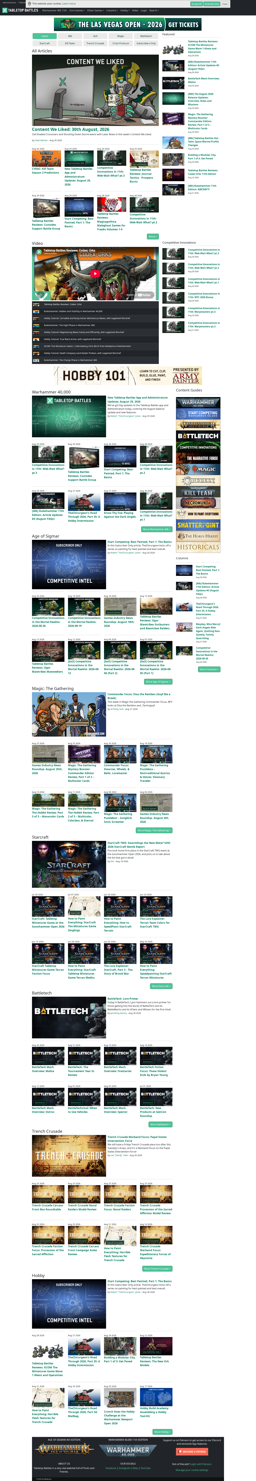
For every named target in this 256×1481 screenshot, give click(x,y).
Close (224, 4)
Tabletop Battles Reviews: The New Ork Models (154, 1361)
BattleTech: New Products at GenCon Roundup (153, 1112)
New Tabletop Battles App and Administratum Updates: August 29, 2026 (78, 176)
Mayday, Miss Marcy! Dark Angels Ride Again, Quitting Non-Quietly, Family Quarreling (208, 631)
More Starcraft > (161, 986)
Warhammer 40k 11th (54, 10)
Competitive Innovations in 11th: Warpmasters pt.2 (204, 324)
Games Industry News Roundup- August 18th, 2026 (119, 622)
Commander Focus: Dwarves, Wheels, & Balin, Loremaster (116, 769)
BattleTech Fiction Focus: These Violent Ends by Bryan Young (154, 1071)
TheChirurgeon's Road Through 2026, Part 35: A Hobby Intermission (84, 516)
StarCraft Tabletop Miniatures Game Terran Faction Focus (48, 969)
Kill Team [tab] (70, 43)
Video (135, 10)
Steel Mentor (41, 140)
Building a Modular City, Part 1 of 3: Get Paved (202, 156)
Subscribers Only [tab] (146, 43)
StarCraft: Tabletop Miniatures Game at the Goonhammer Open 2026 (48, 922)
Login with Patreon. (201, 1464)
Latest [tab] (44, 36)
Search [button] (153, 10)
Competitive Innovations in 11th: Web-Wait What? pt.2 (143, 218)
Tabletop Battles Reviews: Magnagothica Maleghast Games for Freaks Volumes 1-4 (111, 221)
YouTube (146, 1468)
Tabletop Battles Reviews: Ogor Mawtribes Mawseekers (47, 667)
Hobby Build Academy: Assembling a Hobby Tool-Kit (154, 1412)
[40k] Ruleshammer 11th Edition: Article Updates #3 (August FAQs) (203, 65)
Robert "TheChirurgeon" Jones (126, 416)
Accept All (196, 4)
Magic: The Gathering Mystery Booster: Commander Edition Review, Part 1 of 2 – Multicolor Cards (200, 121)
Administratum (9, 2)
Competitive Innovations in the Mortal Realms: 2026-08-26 (48, 622)
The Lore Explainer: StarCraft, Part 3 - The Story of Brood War (118, 969)
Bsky (135, 1468)
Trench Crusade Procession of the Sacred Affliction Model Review (156, 1209)
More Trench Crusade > (157, 1268)
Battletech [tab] (146, 36)
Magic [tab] (120, 36)
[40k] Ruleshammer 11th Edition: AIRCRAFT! (202, 187)
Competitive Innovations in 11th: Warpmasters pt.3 (204, 310)
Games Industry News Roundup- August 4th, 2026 (154, 818)
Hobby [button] (124, 10)
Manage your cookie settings (192, 1470)
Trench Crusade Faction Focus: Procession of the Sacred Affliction (48, 1250)
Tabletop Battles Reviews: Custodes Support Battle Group (46, 224)
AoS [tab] (95, 36)
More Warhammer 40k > (157, 529)
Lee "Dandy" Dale (119, 1155)
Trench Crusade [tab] (95, 43)
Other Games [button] (94, 10)
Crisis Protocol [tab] (121, 43)
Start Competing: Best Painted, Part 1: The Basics (79, 222)
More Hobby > (163, 1432)
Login (144, 10)
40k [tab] (70, 36)
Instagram (125, 1468)
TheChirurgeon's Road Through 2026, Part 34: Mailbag (82, 1412)
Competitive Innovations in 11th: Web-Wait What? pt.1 (204, 280)
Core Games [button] (76, 10)
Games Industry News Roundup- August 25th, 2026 (47, 769)
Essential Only (212, 4)
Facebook (111, 1468)
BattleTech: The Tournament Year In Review (81, 1071)
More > (153, 236)
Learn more (68, 3)
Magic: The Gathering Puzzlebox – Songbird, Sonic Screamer (118, 818)
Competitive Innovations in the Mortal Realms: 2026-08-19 (84, 622)
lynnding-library (119, 1013)
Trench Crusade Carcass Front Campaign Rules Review (83, 1250)
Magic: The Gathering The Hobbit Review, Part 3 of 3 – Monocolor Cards (48, 812)
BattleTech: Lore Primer (123, 998)
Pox (112, 861)
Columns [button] (111, 10)
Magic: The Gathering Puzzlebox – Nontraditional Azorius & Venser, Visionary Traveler (155, 773)
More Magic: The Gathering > (154, 830)
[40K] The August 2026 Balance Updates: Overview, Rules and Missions (200, 99)
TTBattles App (24, 2)
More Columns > (209, 669)
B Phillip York (117, 709)
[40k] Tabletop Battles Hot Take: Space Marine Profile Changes (203, 142)
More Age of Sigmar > (158, 681)
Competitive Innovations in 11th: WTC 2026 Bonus (204, 295)
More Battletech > (161, 1124)
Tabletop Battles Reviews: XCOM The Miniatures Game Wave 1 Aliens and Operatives (203, 47)
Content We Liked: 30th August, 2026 (70, 129)
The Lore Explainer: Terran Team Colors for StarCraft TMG (155, 922)
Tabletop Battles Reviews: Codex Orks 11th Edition (203, 172)
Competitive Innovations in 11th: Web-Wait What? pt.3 (111, 171)
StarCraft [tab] (45, 43)
